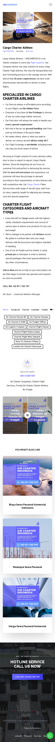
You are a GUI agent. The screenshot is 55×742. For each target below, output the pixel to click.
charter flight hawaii (39, 327)
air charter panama (39, 317)
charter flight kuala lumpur (27, 332)
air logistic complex (15, 327)
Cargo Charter (33, 184)
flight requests (37, 62)
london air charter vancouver (27, 346)
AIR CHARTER (8, 51)
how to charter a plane (27, 341)
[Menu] (49, 4)
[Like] (51, 309)
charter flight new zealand (27, 336)
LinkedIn (35, 309)
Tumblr (44, 309)
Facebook (15, 309)
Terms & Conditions (32, 728)
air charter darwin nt (16, 317)
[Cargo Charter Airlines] (27, 415)
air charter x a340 (16, 322)
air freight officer (37, 322)
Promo (30, 51)
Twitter (25, 309)
